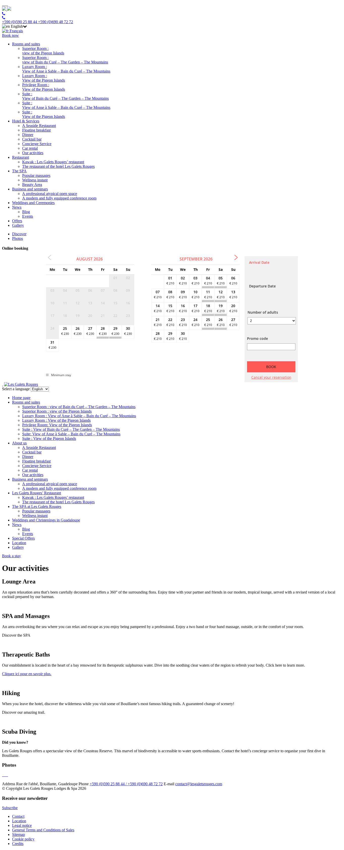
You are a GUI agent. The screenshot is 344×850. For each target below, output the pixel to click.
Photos (17, 238)
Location (19, 543)
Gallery (18, 225)
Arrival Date (259, 262)
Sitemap (18, 834)
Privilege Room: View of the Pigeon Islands (57, 425)
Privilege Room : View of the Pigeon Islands (43, 87)
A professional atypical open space (49, 193)
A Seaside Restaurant (39, 125)
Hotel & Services (25, 121)
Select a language (16, 389)
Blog (26, 212)
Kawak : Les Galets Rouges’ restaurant (53, 162)
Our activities (32, 153)
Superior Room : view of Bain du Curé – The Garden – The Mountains (65, 59)
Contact (18, 816)
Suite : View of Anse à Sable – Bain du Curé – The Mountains (66, 105)
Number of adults (263, 312)
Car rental (30, 148)
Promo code (257, 338)
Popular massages (36, 175)
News (16, 207)
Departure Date (262, 286)
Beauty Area (32, 184)
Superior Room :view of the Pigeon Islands (43, 50)
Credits (17, 843)
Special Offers (23, 538)
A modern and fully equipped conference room (59, 198)
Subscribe (10, 808)
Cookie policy (23, 839)
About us (19, 443)
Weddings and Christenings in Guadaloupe (46, 520)
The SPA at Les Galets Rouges (36, 506)
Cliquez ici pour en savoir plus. (26, 674)
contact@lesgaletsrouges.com (198, 784)
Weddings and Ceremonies (33, 203)
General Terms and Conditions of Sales (43, 830)
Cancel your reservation (271, 377)
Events (27, 216)
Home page (21, 398)
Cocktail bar (32, 139)
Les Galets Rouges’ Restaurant (36, 493)
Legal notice (22, 825)
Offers (17, 221)
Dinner (27, 135)
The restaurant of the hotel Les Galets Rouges (58, 166)
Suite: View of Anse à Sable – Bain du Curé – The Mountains (71, 434)
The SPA (19, 171)
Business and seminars (30, 189)
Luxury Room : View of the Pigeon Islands (43, 78)
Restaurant (20, 157)
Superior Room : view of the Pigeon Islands (57, 411)
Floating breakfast (36, 130)
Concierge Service (36, 144)
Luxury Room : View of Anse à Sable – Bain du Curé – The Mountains (66, 68)
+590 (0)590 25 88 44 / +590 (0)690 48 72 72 (126, 784)
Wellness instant (35, 180)
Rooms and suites (26, 44)
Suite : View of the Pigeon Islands (43, 114)
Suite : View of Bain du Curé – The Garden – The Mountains (65, 96)
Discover (19, 234)
